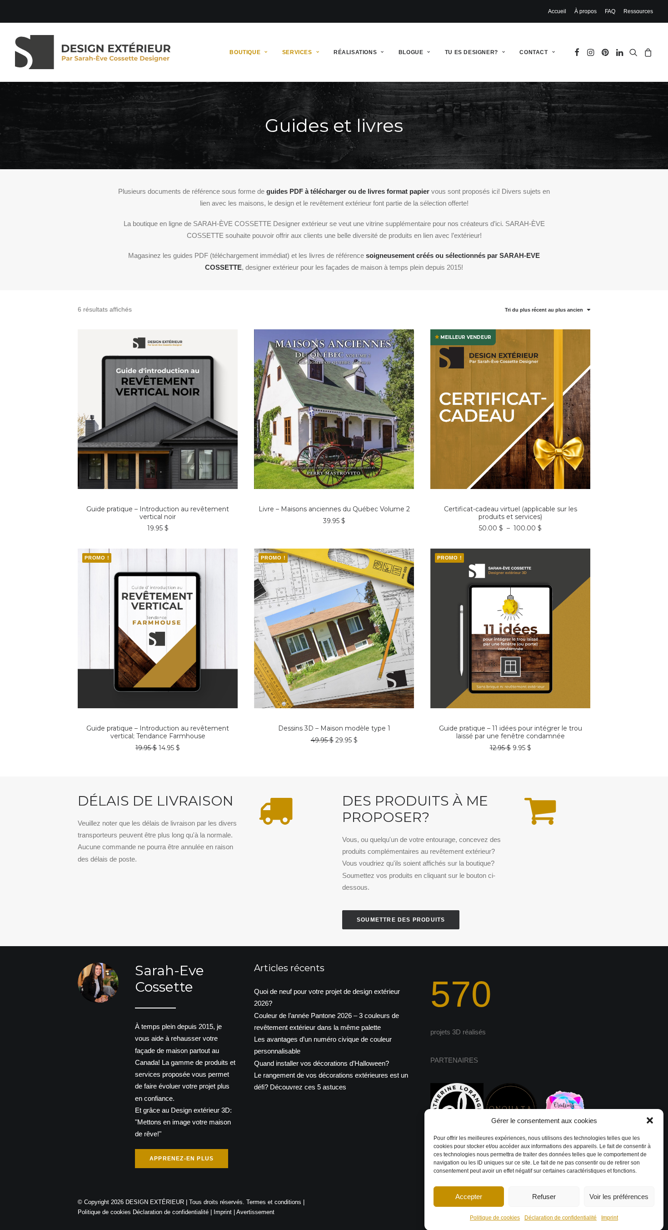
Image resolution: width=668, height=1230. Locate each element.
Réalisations (355, 52)
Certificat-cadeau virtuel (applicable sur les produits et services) (510, 513)
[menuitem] (558, 11)
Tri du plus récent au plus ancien (544, 310)
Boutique (244, 52)
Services (297, 52)
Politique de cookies (495, 1218)
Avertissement (255, 1212)
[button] (649, 1120)
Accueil (557, 11)
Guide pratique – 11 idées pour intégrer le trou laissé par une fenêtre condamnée (510, 732)
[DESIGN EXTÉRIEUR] (92, 52)
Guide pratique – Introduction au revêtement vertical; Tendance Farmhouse (157, 732)
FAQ (610, 11)
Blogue (411, 52)
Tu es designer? (471, 52)
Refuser (544, 1196)
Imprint (609, 1218)
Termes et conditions (273, 1202)
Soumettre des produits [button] (401, 920)
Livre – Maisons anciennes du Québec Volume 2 (334, 509)
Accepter (468, 1196)
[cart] (647, 52)
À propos (585, 11)
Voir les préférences (618, 1196)
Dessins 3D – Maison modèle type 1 (334, 728)
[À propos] (149, 1066)
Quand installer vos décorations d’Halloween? (321, 1063)
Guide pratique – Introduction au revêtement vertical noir (157, 513)
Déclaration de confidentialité (560, 1218)
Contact (533, 52)
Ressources (638, 11)
